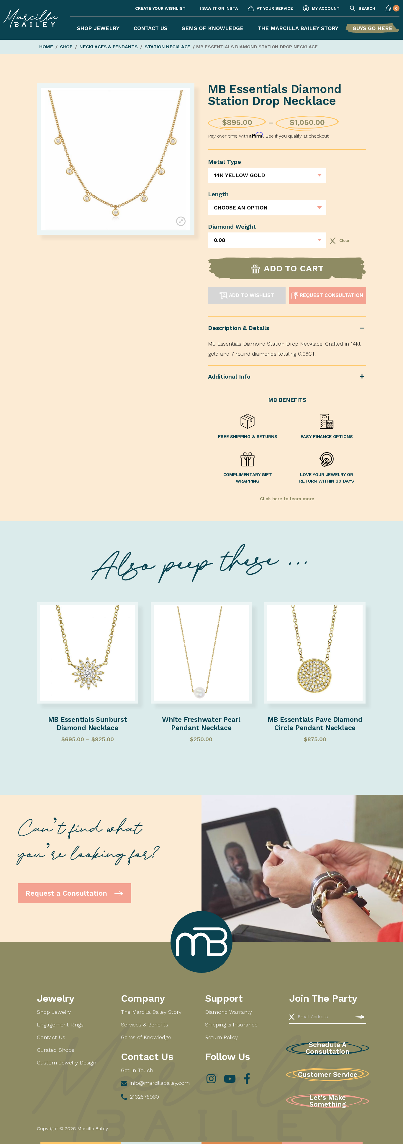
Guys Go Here (372, 28)
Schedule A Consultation (328, 1048)
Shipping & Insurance (231, 1024)
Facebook (247, 1078)
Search (366, 8)
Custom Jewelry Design (66, 1062)
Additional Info (229, 376)
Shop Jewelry (98, 28)
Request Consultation (330, 295)
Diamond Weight (232, 226)
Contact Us (150, 28)
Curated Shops (55, 1050)
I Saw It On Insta (219, 8)
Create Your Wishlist (160, 8)
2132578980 (144, 1097)
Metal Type (224, 161)
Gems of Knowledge (212, 28)
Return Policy (221, 1037)
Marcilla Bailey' (31, 24)
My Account (326, 8)
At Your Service (275, 8)
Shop (66, 46)
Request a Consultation (67, 893)
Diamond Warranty (228, 1012)
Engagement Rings (60, 1024)
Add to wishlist (250, 295)
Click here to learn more (287, 498)
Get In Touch (137, 1070)
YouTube (229, 1078)
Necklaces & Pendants (108, 46)
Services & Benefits (144, 1024)
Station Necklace (167, 46)
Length (218, 194)
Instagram (211, 1078)
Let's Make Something (327, 1101)
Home (46, 46)
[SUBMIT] (359, 1016)
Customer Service (327, 1075)
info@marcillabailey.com (160, 1083)
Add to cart (294, 268)
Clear (332, 240)
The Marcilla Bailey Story (298, 28)
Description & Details (238, 327)
